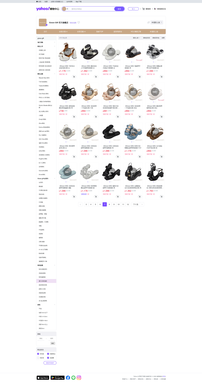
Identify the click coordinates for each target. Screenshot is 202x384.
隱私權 (156, 379)
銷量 (163, 38)
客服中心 (125, 379)
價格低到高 (146, 38)
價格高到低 (155, 38)
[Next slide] (75, 51)
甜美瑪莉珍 (118, 31)
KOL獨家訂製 (136, 31)
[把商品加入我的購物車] (74, 76)
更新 (164, 376)
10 (119, 204)
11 (123, 204)
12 (128, 204)
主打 (45, 31)
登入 (133, 9)
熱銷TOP (99, 31)
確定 (52, 343)
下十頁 (135, 204)
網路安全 (148, 379)
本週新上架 (156, 22)
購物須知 (141, 379)
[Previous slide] (59, 51)
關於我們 (133, 379)
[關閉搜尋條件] (67, 9)
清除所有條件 (50, 363)
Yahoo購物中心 (47, 8)
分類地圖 (163, 379)
